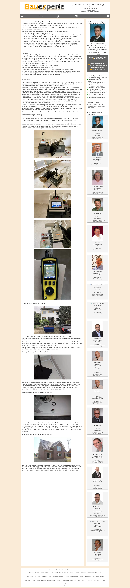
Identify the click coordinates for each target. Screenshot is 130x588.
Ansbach (89, 104)
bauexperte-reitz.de (97, 251)
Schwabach (90, 107)
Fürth (88, 106)
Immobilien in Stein (44, 572)
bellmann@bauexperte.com (90, 11)
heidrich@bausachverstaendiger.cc (97, 530)
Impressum (65, 583)
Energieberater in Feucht (46, 576)
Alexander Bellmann (90, 8)
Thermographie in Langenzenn (80, 580)
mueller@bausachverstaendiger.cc (97, 278)
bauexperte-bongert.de (97, 488)
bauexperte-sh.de (97, 531)
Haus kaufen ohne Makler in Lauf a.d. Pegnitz (73, 576)
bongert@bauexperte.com (97, 487)
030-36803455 (97, 431)
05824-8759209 (97, 485)
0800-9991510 (97, 292)
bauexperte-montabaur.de (97, 295)
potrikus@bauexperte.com (97, 294)
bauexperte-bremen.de (97, 516)
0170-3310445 (97, 460)
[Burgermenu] (108, 16)
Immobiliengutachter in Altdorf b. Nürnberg (96, 580)
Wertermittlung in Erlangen (30, 580)
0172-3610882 (97, 163)
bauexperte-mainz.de (97, 279)
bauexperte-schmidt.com (97, 560)
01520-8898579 (97, 513)
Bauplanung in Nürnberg (34, 572)
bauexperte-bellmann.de (97, 138)
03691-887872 (97, 218)
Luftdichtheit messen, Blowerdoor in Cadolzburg (94, 576)
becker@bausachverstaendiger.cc (97, 345)
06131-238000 (97, 277)
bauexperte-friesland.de (97, 462)
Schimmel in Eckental (41, 580)
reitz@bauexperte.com (97, 249)
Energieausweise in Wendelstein (33, 576)
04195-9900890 (97, 529)
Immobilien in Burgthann (68, 580)
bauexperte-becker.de (97, 346)
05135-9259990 (97, 312)
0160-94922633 (97, 344)
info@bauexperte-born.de (97, 374)
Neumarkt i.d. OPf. (98, 104)
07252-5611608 (97, 248)
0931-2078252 (90, 10)
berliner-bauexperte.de (97, 433)
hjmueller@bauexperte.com (97, 192)
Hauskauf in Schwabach (58, 576)
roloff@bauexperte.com (97, 432)
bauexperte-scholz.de (97, 221)
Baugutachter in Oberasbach (80, 572)
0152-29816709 (97, 558)
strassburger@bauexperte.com (97, 164)
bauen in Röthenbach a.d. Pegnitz (94, 572)
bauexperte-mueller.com (97, 193)
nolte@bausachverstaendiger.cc (97, 313)
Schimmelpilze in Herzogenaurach (54, 580)
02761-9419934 (97, 372)
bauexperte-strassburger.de (97, 166)
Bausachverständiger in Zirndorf (65, 572)
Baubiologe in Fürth (54, 572)
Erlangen (93, 106)
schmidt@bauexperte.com (97, 559)
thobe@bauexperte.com (97, 461)
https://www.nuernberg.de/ (45, 67)
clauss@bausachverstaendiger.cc (97, 515)
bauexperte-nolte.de (97, 315)
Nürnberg (100, 106)
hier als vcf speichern (98, 69)
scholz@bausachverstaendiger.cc (97, 220)
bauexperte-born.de (97, 375)
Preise (41, 16)
